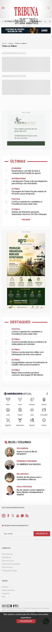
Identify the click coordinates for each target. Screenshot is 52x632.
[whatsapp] (22, 515)
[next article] (45, 21)
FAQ (3, 597)
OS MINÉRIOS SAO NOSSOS (29, 464)
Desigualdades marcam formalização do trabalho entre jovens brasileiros (29, 363)
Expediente (6, 557)
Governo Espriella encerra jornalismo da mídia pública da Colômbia (29, 343)
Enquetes (5, 593)
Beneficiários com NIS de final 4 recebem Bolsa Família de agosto (26, 172)
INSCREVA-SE (42, 534)
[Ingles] (17, 606)
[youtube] (17, 515)
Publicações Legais (9, 571)
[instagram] (3, 515)
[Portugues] (4, 606)
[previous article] (49, 21)
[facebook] (8, 515)
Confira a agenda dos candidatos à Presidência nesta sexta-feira (27, 202)
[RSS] (27, 515)
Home (4, 43)
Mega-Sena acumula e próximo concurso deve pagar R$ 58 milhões (27, 373)
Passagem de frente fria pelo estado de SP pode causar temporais (29, 192)
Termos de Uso (8, 561)
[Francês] (12, 606)
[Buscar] (48, 8)
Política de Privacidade (11, 564)
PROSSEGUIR (26, 621)
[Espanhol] (8, 606)
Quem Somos (7, 554)
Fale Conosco (7, 567)
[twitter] (13, 515)
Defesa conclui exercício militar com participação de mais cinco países (28, 353)
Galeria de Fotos (8, 590)
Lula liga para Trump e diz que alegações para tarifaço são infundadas (29, 182)
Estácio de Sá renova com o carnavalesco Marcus (29, 478)
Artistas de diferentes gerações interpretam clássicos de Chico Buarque (29, 213)
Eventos (5, 587)
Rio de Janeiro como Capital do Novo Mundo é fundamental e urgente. (30, 492)
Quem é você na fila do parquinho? (27, 452)
